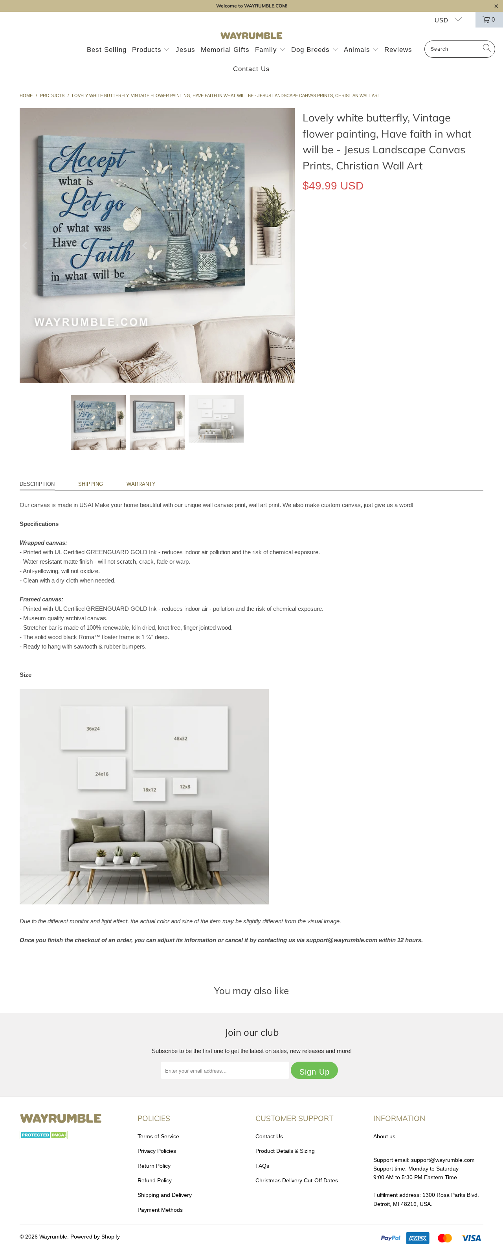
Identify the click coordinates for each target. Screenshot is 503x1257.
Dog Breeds (311, 49)
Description (37, 484)
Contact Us (251, 69)
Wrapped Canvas (331, 222)
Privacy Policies (157, 1151)
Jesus (185, 49)
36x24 (367, 258)
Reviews (398, 49)
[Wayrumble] (251, 35)
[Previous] (25, 245)
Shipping (90, 484)
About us (384, 1136)
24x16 (340, 258)
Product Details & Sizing (285, 1151)
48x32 (393, 258)
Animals (358, 49)
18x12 (314, 258)
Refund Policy (155, 1180)
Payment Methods (160, 1210)
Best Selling (107, 49)
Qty (307, 280)
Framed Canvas (389, 222)
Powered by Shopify (95, 1236)
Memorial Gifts (225, 49)
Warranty (141, 484)
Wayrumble (53, 1236)
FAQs (262, 1166)
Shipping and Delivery (165, 1195)
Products (148, 49)
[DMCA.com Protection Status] (44, 1137)
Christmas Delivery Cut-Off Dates (296, 1180)
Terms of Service (158, 1136)
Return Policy (154, 1166)
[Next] (289, 245)
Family (267, 49)
